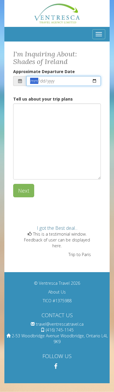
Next (23, 190)
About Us (57, 292)
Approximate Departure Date (44, 71)
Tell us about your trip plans (43, 99)
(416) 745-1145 (60, 330)
